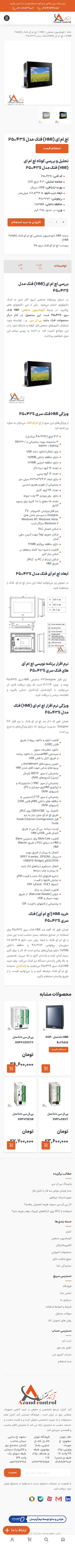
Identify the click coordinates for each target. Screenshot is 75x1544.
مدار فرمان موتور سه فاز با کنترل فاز (51, 1191)
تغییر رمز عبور (64, 1348)
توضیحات (60, 266)
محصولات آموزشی (61, 1252)
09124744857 (50, 8)
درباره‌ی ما (65, 1300)
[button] (46, 1068)
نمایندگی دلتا (64, 1266)
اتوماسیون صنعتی (55, 32)
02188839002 (63, 1462)
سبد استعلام (64, 1362)
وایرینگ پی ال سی (61, 1184)
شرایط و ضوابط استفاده (58, 1307)
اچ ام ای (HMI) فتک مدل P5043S (44, 36)
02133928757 (40, 1462)
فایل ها (20, 266)
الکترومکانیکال (63, 1245)
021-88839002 (25, 8)
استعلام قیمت (52, 148)
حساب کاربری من (61, 1355)
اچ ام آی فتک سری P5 (46, 245)
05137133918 (18, 1462)
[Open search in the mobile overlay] (46, 1539)
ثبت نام (66, 1341)
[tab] (60, 266)
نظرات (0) (39, 266)
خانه (69, 32)
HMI (41, 32)
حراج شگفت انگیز (61, 1259)
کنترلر (68, 1232)
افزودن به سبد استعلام (26, 222)
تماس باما (65, 1293)
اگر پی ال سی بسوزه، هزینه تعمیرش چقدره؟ (47, 1204)
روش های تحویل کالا (59, 1321)
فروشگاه (67, 1286)
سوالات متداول (63, 1314)
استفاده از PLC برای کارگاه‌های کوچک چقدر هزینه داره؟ (41, 1211)
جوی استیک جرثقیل (60, 1198)
